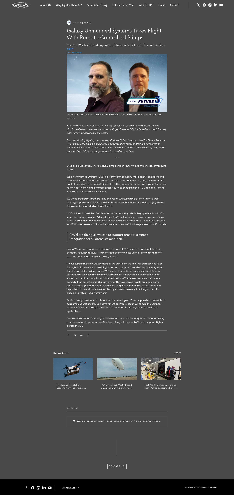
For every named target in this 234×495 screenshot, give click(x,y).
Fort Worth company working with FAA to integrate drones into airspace (160, 386)
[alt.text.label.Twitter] (198, 5)
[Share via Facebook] (68, 335)
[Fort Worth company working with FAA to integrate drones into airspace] (161, 369)
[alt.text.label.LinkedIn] (215, 5)
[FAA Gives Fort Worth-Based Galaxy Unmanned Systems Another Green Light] (117, 369)
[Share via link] (88, 335)
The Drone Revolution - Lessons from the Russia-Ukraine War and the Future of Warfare (73, 386)
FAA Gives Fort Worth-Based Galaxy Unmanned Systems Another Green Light (116, 386)
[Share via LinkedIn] (81, 335)
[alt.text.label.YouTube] (221, 5)
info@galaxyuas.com (70, 487)
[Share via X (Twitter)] (75, 335)
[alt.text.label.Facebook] (204, 5)
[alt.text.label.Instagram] (210, 5)
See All (178, 353)
